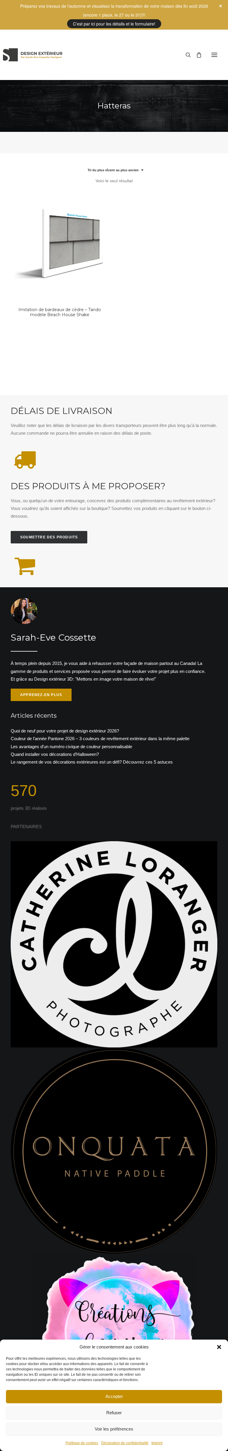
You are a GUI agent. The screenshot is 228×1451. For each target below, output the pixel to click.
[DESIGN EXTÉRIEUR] (32, 55)
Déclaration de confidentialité (124, 1443)
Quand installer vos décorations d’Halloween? (55, 754)
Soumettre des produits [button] (49, 537)
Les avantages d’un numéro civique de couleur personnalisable (71, 746)
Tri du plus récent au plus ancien (113, 170)
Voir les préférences (114, 1428)
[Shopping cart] (196, 54)
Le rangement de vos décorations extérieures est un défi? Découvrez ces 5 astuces (92, 761)
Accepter (114, 1396)
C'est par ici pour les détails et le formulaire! (114, 24)
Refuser (114, 1412)
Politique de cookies (82, 1443)
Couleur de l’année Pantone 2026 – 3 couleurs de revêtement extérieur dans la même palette (100, 738)
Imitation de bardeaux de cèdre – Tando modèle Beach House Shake (59, 312)
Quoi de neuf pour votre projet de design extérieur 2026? (65, 730)
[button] (219, 1347)
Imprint (156, 1443)
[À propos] (114, 649)
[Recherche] (185, 54)
